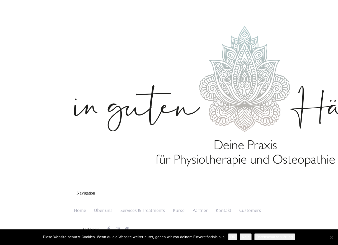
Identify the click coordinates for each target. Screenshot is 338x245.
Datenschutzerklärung (274, 237)
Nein (246, 237)
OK (232, 237)
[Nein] (331, 237)
